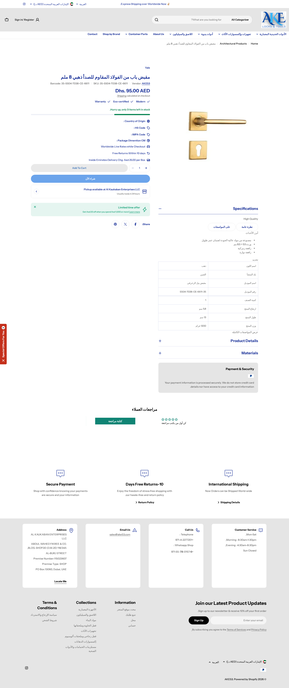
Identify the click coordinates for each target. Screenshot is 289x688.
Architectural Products (233, 43)
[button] (3, 344)
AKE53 (146, 83)
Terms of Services (236, 629)
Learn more (134, 212)
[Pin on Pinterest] (115, 224)
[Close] (35, 207)
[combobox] (202, 20)
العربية (82, 4)
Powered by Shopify (245, 679)
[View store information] (36, 191)
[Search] (157, 20)
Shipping (121, 95)
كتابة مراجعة (115, 421)
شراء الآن (90, 178)
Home (254, 43)
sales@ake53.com (120, 534)
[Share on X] (125, 224)
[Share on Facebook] (135, 224)
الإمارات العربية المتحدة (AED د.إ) (51, 4)
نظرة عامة (247, 226)
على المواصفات (221, 226)
